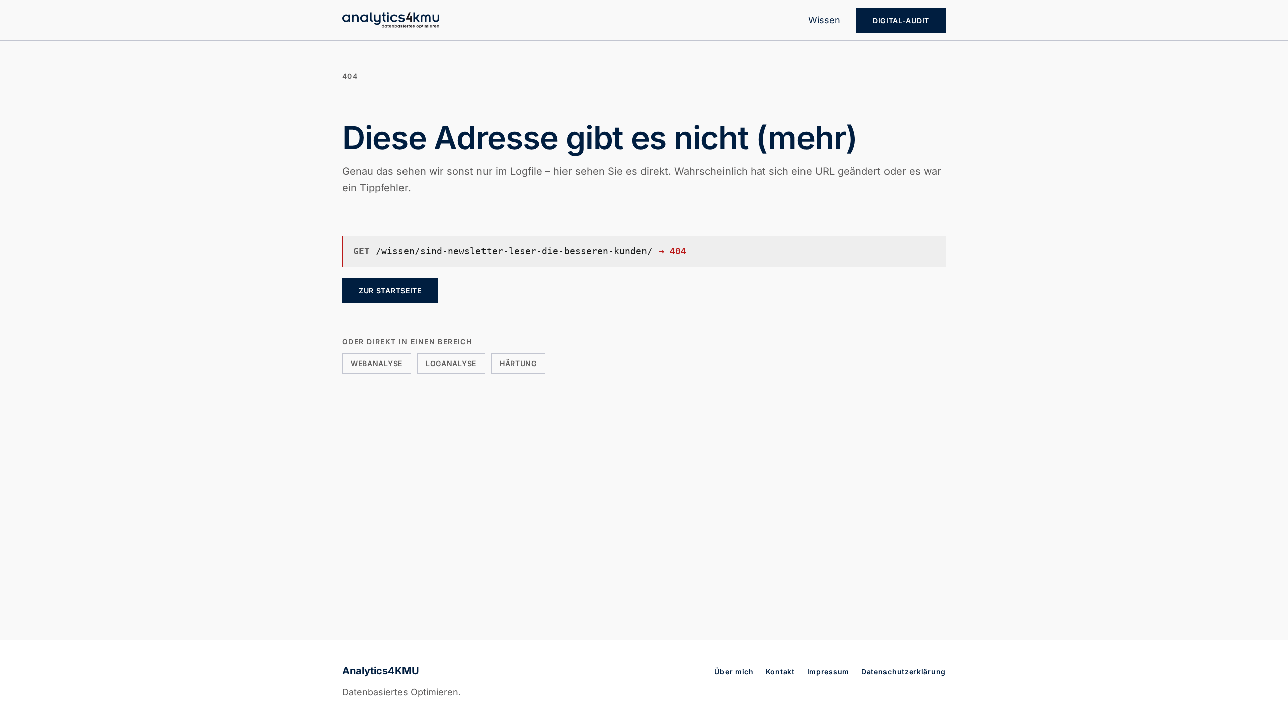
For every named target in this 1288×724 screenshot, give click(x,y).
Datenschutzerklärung (903, 671)
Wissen (824, 20)
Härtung (518, 363)
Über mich (733, 671)
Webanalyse (377, 363)
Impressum (828, 671)
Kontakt (780, 671)
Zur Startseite (390, 290)
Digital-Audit (901, 20)
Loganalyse (451, 363)
